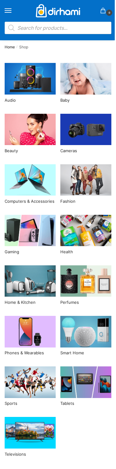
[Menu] (14, 10)
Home (10, 47)
